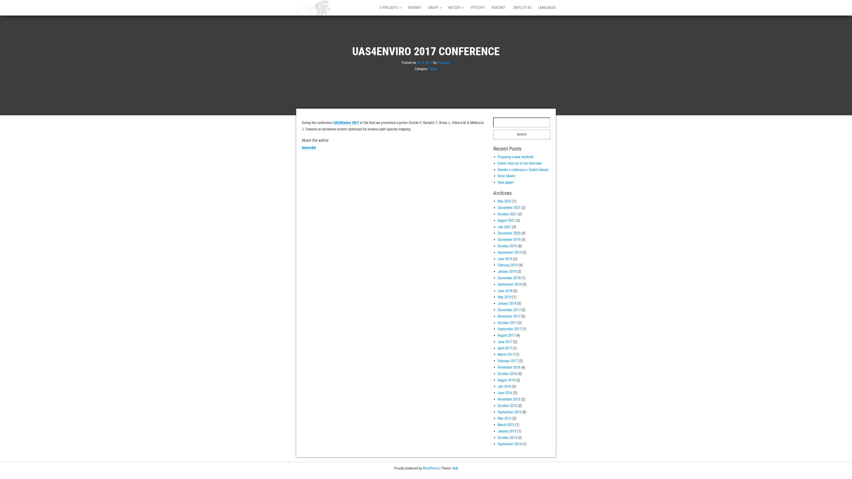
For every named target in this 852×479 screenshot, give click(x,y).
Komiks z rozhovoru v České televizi (523, 170)
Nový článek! (506, 176)
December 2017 (509, 310)
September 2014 (509, 444)
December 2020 (509, 233)
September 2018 (509, 284)
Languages (547, 8)
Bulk (455, 468)
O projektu (389, 8)
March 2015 (506, 425)
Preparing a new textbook (516, 157)
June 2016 (505, 393)
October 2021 (507, 214)
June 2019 (505, 259)
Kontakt (498, 8)
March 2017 (506, 354)
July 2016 (504, 386)
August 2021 (506, 220)
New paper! (506, 182)
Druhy (433, 8)
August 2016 (506, 380)
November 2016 (509, 367)
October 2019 (507, 246)
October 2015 (507, 406)
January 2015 (507, 431)
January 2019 (507, 271)
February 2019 (508, 265)
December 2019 (509, 240)
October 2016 (507, 374)
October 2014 (507, 438)
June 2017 (505, 342)
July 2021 (504, 227)
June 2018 (505, 291)
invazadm (444, 62)
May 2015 (504, 418)
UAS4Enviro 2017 (346, 123)
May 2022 (504, 201)
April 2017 (505, 348)
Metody (455, 8)
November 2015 (509, 399)
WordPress (430, 468)
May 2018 (504, 297)
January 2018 (507, 303)
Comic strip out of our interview (520, 163)
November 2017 (509, 316)
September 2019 (509, 252)
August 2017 (506, 335)
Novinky (414, 8)
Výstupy (478, 8)
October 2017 (507, 323)
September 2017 (509, 329)
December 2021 (509, 208)
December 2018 (509, 278)
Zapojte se (521, 8)
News (433, 69)
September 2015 (509, 412)
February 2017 (508, 361)
